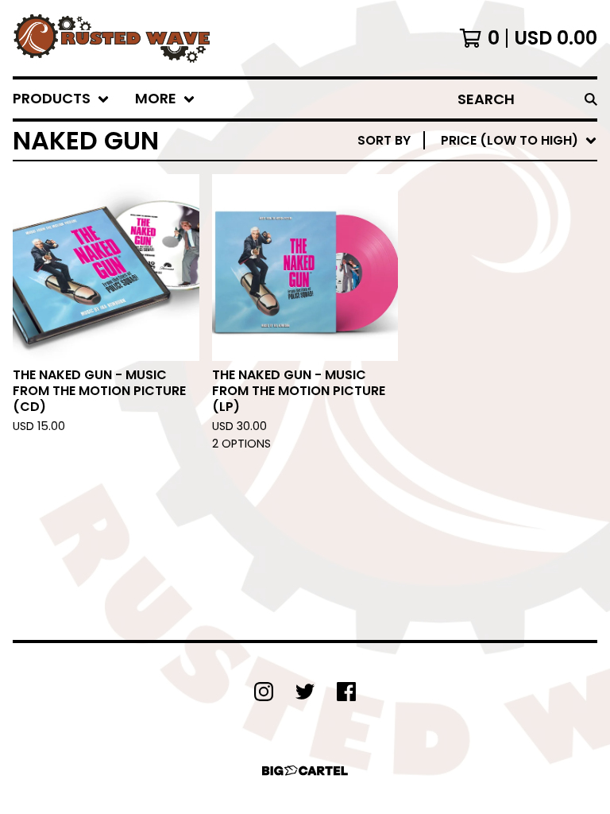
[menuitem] (61, 98)
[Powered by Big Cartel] (305, 770)
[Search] (591, 98)
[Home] (112, 38)
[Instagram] (263, 691)
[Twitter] (305, 691)
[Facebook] (346, 691)
